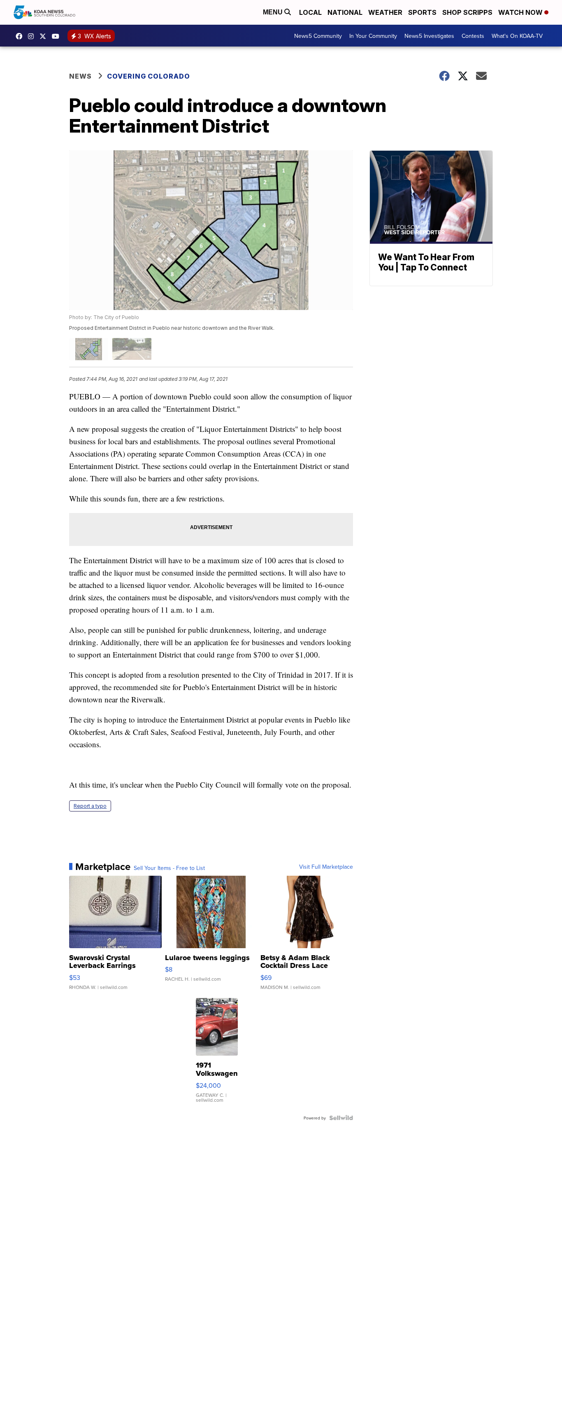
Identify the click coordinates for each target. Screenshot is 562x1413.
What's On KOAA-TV (517, 36)
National (344, 12)
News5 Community (318, 36)
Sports (422, 12)
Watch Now (521, 12)
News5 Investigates (429, 36)
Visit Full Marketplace (326, 867)
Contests (473, 36)
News (80, 76)
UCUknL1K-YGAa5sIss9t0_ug (57, 36)
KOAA (21, 36)
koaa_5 (33, 36)
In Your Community (373, 36)
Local (310, 12)
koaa (44, 36)
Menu (273, 12)
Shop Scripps (467, 12)
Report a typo (90, 806)
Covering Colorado (148, 76)
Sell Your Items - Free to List (169, 868)
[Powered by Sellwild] (341, 1118)
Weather (385, 12)
